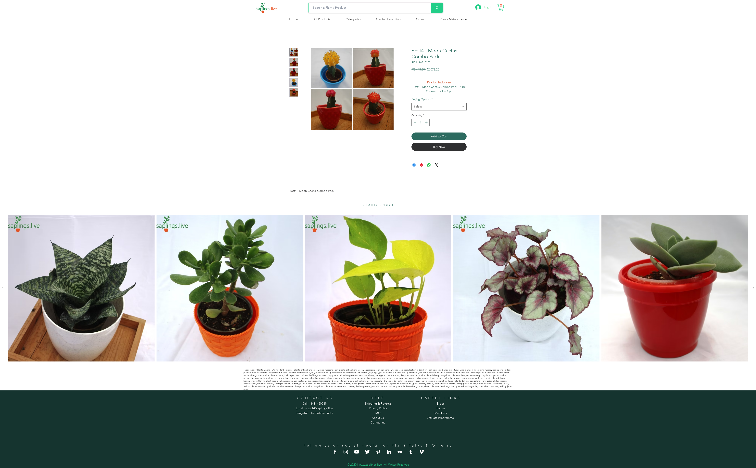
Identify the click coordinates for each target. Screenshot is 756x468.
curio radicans (326, 369)
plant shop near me (488, 386)
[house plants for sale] (378, 452)
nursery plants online (302, 383)
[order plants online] (356, 452)
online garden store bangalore (492, 383)
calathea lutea (446, 380)
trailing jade (390, 380)
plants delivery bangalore (467, 380)
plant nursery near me (335, 386)
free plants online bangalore (309, 386)
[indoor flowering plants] (421, 452)
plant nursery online (423, 383)
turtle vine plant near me (268, 380)
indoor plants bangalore (483, 372)
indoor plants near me (254, 386)
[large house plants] (411, 452)
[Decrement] (414, 122)
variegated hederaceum (387, 375)
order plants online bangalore (258, 378)
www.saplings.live (370, 464)
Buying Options (422, 99)
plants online (458, 375)
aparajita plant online (400, 383)
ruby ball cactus (265, 383)
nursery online (401, 378)
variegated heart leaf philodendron (409, 369)
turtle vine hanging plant (287, 378)
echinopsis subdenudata (318, 380)
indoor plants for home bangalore (405, 386)
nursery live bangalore (359, 386)
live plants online (409, 375)
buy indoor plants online (494, 375)
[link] (501, 7)
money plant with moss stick (476, 378)
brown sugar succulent (355, 378)
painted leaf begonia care (313, 375)
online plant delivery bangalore (434, 375)
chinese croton (334, 378)
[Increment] (426, 122)
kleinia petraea (291, 375)
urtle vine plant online (465, 369)
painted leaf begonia (466, 386)
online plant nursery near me (328, 383)
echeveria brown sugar (409, 380)
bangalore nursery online (379, 378)
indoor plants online (429, 372)
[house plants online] (367, 452)
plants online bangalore (306, 369)
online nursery (473, 375)
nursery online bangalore (313, 378)
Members (441, 413)
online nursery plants (445, 383)
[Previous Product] (2, 288)
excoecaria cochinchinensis (377, 369)
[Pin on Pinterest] (421, 165)
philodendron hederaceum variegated (349, 372)
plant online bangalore (377, 383)
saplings (373, 372)
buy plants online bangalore (349, 369)
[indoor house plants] (346, 452)
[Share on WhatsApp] (429, 165)
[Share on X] (436, 165)
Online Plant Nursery (282, 369)
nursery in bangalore (354, 383)
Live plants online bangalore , (456, 372)
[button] (353, 19)
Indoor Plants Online (260, 369)
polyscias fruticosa (278, 372)
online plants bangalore (440, 369)
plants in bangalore (419, 378)
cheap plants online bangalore (439, 386)
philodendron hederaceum (280, 386)
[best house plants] (400, 452)
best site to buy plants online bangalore (352, 380)
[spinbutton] (420, 122)
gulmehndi (412, 372)
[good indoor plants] (335, 452)
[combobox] (439, 106)
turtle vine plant (429, 380)
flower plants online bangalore (445, 378)
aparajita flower (282, 383)
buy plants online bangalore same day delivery (351, 375)
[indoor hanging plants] (389, 452)
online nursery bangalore (490, 369)
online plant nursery (273, 375)
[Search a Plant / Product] (437, 8)
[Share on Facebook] (414, 165)
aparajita (377, 380)
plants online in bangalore (392, 372)
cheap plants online (466, 383)
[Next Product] (753, 288)
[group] (378, 288)
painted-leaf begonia (299, 372)
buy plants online (319, 372)
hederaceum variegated (293, 380)
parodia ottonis (379, 386)
